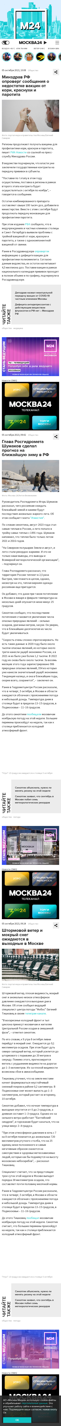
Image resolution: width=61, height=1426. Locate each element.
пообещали (34, 714)
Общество (33, 70)
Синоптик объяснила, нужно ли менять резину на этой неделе (33, 789)
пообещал (33, 1218)
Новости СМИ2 (9, 380)
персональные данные (35, 1403)
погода (16, 817)
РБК (27, 224)
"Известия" (37, 518)
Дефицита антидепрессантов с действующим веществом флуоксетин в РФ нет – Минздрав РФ (34, 309)
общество (7, 328)
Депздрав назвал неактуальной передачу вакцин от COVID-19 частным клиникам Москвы (33, 295)
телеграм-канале (35, 1014)
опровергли (42, 251)
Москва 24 (30, 43)
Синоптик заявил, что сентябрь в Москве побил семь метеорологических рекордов (34, 799)
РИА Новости (18, 152)
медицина (18, 328)
